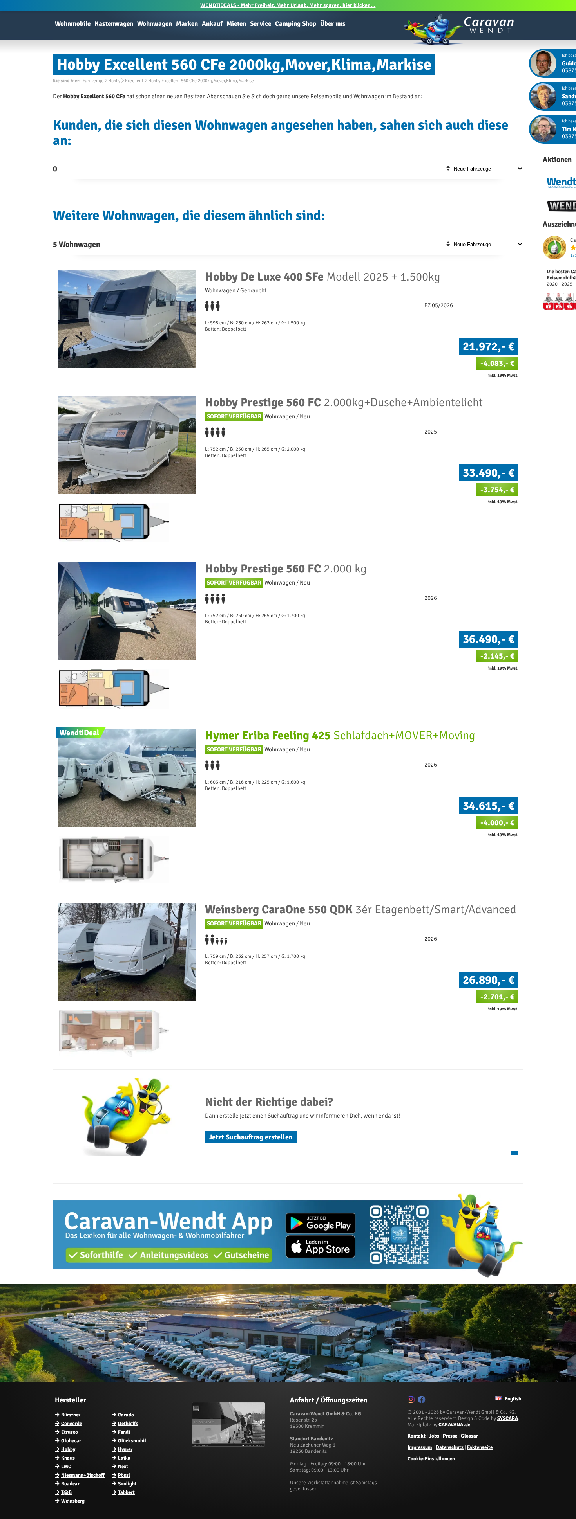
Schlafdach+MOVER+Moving (340, 735)
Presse (450, 1436)
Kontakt (417, 1436)
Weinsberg (73, 1501)
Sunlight (127, 1484)
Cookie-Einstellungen (431, 1459)
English (512, 1399)
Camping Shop (295, 24)
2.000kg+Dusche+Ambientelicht (344, 402)
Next (123, 1466)
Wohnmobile (73, 24)
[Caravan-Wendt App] (288, 1280)
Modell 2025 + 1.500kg (322, 277)
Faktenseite (480, 1447)
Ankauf (212, 24)
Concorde (71, 1423)
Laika (124, 1458)
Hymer (125, 1449)
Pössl (124, 1475)
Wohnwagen (154, 24)
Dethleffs (128, 1423)
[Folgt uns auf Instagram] (412, 1401)
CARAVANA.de (454, 1425)
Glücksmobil (132, 1441)
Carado (126, 1415)
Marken (187, 24)
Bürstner (70, 1415)
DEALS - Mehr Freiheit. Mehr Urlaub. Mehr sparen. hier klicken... (287, 5)
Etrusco (69, 1432)
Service (260, 24)
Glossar (469, 1436)
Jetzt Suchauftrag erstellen (251, 1137)
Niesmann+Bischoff (83, 1475)
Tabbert (126, 1492)
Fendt (124, 1432)
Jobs (434, 1436)
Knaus (68, 1458)
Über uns (333, 24)
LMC (66, 1466)
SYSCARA (507, 1418)
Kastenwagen (113, 24)
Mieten (236, 24)
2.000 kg (286, 569)
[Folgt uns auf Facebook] (422, 1401)
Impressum (420, 1447)
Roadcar (70, 1484)
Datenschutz (450, 1447)
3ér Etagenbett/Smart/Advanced (360, 909)
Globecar (71, 1441)
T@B (66, 1492)
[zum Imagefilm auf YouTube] (229, 1445)
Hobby (68, 1449)
